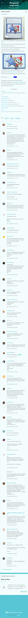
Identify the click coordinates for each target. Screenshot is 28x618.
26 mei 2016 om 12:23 (12, 188)
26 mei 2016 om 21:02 (12, 295)
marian (8, 290)
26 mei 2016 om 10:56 (12, 128)
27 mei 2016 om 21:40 (12, 398)
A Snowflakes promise (4, 98)
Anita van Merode (11, 299)
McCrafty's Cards (11, 331)
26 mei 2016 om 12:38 (12, 199)
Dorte (8, 320)
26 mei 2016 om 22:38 (12, 327)
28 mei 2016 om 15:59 (12, 426)
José (8, 388)
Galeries (18, 615)
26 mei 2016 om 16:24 (12, 223)
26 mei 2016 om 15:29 (12, 210)
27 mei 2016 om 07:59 (12, 372)
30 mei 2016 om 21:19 (12, 508)
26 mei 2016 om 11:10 (12, 146)
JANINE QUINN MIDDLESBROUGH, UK (15, 513)
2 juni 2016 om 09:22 (12, 538)
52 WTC (2, 109)
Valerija (8, 124)
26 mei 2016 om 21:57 (12, 306)
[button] (26, 12)
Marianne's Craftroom (12, 164)
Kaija (8, 500)
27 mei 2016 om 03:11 (12, 348)
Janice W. (9, 342)
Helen (8, 132)
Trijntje (8, 172)
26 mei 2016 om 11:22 (12, 168)
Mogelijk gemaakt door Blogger (14, 612)
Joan (8, 439)
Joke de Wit (9, 228)
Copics (12, 118)
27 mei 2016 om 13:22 (12, 384)
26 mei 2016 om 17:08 (12, 258)
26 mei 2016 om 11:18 (12, 159)
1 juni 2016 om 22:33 (12, 525)
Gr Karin (9, 221)
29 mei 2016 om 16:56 (12, 467)
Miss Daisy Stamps (12, 72)
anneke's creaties (11, 192)
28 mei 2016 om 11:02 (12, 413)
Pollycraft (17, 118)
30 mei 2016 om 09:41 (12, 496)
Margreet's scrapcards (14, 4)
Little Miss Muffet (4, 107)
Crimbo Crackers (4, 96)
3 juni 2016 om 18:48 (12, 553)
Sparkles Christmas (4, 100)
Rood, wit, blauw (5, 579)
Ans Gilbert (9, 262)
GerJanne (9, 236)
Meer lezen (24, 591)
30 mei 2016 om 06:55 (12, 478)
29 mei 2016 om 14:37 (12, 450)
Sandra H (9, 402)
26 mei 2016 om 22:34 (12, 316)
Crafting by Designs (4, 102)
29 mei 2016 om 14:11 (12, 435)
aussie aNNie (10, 352)
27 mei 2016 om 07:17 (12, 357)
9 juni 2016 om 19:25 (12, 566)
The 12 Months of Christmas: (7, 92)
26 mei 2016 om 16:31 (12, 246)
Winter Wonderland (4, 104)
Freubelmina (10, 310)
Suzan (8, 278)
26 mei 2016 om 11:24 (12, 178)
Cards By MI (10, 361)
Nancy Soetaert (10, 483)
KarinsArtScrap (10, 214)
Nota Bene (9, 430)
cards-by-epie (10, 182)
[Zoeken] (26, 3)
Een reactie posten (7, 569)
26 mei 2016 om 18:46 (12, 274)
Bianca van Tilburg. (11, 529)
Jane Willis (9, 250)
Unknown (9, 376)
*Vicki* (8, 203)
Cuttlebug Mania (4, 111)
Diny (8, 150)
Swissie (8, 557)
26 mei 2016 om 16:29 (12, 232)
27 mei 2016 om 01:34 (12, 338)
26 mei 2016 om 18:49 (12, 285)
